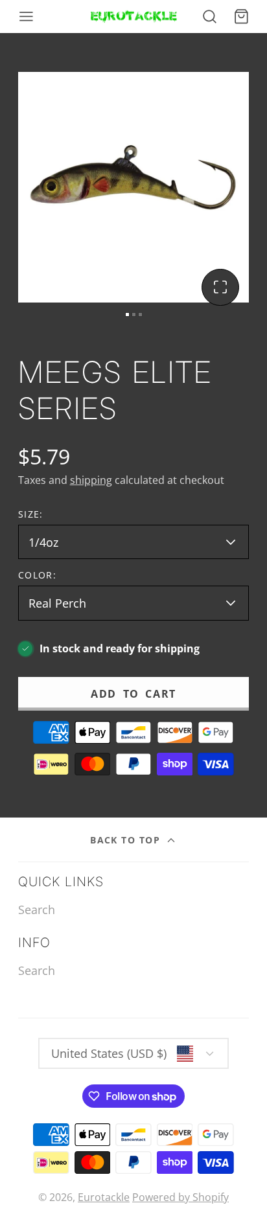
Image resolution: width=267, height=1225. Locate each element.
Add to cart (133, 694)
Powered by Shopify (180, 1197)
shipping (91, 480)
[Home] (134, 17)
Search (36, 909)
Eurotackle (104, 1197)
